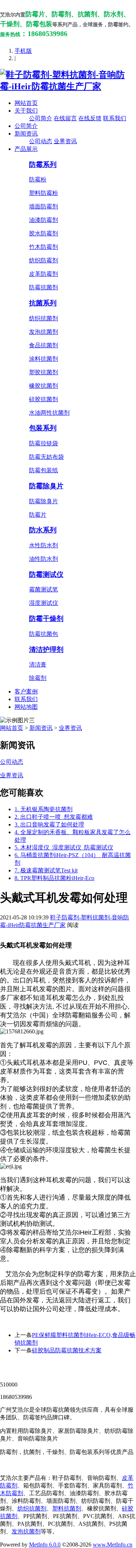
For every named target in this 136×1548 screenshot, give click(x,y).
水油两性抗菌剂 (49, 413)
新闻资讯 (26, 133)
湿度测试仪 (43, 603)
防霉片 (37, 515)
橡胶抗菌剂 (43, 386)
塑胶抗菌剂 (43, 372)
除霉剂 (37, 678)
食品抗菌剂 (43, 345)
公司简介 (40, 118)
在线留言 (65, 118)
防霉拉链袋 (43, 443)
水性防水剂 (43, 545)
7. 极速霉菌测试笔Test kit (46, 870)
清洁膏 (37, 664)
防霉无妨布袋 (46, 457)
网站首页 (26, 103)
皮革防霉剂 (43, 274)
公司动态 (40, 141)
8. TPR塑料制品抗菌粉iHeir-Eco (54, 878)
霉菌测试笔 (43, 589)
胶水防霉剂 (43, 233)
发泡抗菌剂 (43, 332)
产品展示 (26, 149)
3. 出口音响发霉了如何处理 (49, 824)
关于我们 (26, 110)
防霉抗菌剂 (43, 287)
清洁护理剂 (46, 649)
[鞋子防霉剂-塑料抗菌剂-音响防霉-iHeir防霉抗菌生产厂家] (68, 86)
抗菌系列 (43, 303)
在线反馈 (90, 118)
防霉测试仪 (46, 574)
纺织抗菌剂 (43, 318)
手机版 (23, 51)
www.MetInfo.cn (112, 1544)
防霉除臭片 (46, 486)
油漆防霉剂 (43, 220)
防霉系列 (43, 164)
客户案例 (26, 691)
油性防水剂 (43, 559)
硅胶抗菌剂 (43, 399)
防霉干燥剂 (46, 618)
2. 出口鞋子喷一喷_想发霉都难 (54, 817)
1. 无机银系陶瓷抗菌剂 (44, 809)
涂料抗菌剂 (43, 359)
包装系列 (43, 428)
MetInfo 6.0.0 (45, 1544)
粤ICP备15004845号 (74, 1371)
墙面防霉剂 (43, 206)
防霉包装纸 (43, 470)
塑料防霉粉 (43, 193)
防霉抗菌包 (43, 634)
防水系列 (43, 530)
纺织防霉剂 (43, 260)
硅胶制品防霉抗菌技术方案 (67, 1350)
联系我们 (114, 118)
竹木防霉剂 (43, 247)
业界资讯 (65, 141)
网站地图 (26, 707)
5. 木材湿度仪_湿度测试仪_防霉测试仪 (64, 847)
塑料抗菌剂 (66, 1508)
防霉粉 (37, 179)
